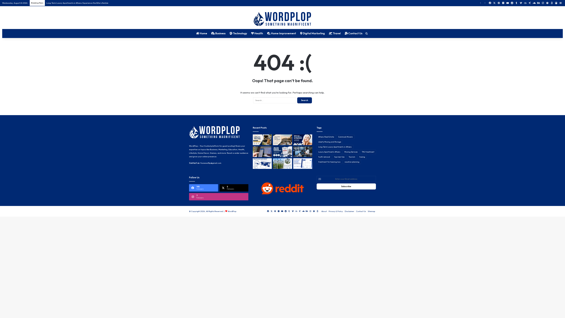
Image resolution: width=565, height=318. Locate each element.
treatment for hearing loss (329, 162)
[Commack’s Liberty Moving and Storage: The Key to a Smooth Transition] (262, 139)
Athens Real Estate (326, 137)
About (324, 211)
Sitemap (371, 211)
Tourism (352, 157)
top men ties (339, 157)
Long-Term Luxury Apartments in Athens (335, 147)
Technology (239, 33)
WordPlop (232, 211)
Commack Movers (345, 137)
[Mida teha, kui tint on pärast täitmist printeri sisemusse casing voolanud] (262, 163)
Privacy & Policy (336, 211)
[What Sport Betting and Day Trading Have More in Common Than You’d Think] (262, 151)
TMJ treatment (368, 152)
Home (203, 33)
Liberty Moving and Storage (329, 142)
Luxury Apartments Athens (329, 152)
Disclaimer (349, 211)
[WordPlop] (282, 19)
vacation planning (352, 162)
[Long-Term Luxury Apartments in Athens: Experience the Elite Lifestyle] (282, 139)
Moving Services (351, 152)
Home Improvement (283, 33)
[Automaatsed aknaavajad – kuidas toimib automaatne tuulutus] (282, 163)
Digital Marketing (313, 33)
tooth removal (324, 157)
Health (258, 33)
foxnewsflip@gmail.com (210, 163)
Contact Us (355, 33)
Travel (336, 33)
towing (362, 157)
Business (220, 33)
